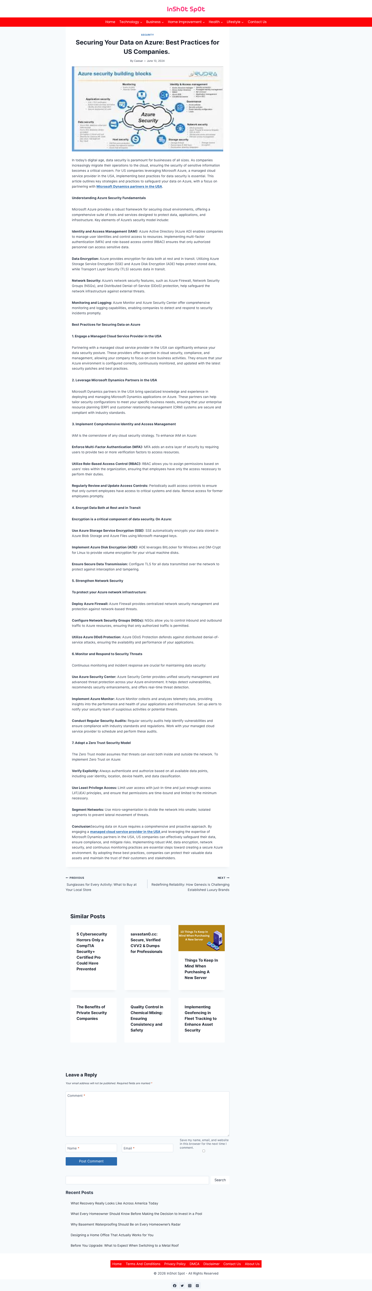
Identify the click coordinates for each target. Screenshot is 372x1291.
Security (147, 34)
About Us (252, 1264)
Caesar (138, 60)
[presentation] (201, 938)
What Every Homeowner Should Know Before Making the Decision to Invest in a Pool (136, 1214)
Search (220, 1180)
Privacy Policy (175, 1264)
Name (73, 1148)
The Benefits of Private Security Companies (92, 1013)
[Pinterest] (197, 1285)
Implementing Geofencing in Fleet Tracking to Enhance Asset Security (201, 1018)
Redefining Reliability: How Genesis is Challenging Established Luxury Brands (190, 884)
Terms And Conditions (143, 1264)
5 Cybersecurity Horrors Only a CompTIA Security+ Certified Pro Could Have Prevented (92, 951)
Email (129, 1148)
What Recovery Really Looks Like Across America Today (114, 1203)
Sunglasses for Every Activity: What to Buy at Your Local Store (101, 884)
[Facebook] (174, 1285)
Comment (76, 1096)
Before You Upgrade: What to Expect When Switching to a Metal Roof (125, 1245)
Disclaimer (211, 1264)
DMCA (195, 1264)
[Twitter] (182, 1285)
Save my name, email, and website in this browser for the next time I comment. (204, 1144)
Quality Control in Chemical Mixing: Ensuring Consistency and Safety (147, 1018)
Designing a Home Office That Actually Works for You (112, 1235)
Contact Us (257, 22)
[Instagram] (190, 1285)
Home (110, 22)
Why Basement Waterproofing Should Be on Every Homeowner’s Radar (126, 1224)
